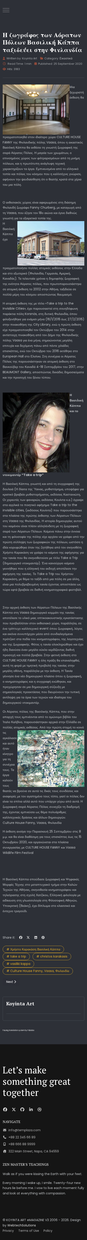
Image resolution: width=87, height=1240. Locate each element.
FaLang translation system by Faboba (18, 1030)
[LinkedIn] (36, 937)
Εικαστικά (66, 58)
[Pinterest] (43, 937)
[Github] (22, 1109)
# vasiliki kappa (18, 964)
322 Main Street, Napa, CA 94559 (33, 1151)
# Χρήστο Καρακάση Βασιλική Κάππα (33, 949)
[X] (28, 937)
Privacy (8, 1230)
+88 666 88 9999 (21, 1144)
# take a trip (16, 956)
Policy (48, 1230)
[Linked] (31, 1109)
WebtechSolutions (21, 1225)
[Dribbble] (39, 1109)
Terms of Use (28, 1230)
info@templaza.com (24, 1130)
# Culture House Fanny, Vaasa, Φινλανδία (37, 971)
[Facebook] (21, 937)
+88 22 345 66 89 (21, 1137)
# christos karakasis (51, 956)
